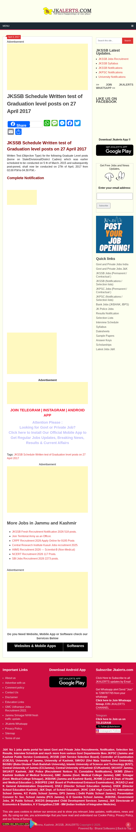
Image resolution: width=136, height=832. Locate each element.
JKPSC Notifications (111, 72)
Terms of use (12, 738)
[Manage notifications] (128, 824)
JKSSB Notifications (110, 68)
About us (10, 678)
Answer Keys (104, 340)
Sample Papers (105, 335)
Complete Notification (25, 178)
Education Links (14, 702)
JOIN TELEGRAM (25, 410)
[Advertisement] (47, 67)
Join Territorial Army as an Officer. (31, 536)
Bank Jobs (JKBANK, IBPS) (112, 304)
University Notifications (112, 76)
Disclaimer (11, 697)
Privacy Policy (13, 728)
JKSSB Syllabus (108, 63)
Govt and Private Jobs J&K (112, 268)
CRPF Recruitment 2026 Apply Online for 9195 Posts (43, 540)
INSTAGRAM (54, 410)
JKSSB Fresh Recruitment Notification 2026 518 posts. (44, 531)
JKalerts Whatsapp (16, 723)
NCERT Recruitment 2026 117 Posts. (34, 554)
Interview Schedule (107, 322)
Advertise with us (15, 682)
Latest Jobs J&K (105, 349)
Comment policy (14, 687)
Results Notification (107, 313)
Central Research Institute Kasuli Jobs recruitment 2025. (45, 545)
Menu (6, 26)
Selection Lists (104, 317)
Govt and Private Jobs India (112, 264)
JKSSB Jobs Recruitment (113, 59)
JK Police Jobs (105, 309)
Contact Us (11, 692)
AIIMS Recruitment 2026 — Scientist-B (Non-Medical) (43, 549)
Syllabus (101, 326)
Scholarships (103, 344)
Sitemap (10, 733)
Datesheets (102, 331)
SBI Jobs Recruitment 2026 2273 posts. (35, 558)
